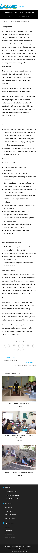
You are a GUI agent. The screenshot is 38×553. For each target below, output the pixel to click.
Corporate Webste (9, 534)
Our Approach (8, 530)
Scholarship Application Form (12, 498)
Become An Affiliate (10, 518)
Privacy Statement (27, 546)
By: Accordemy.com (25, 548)
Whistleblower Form (16, 546)
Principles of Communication (19, 403)
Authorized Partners (10, 537)
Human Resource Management (19, 21)
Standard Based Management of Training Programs (19, 436)
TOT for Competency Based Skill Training (19, 472)
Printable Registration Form (12, 495)
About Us (7, 527)
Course (6, 21)
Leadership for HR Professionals (23, 17)
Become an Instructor (10, 514)
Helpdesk (7, 546)
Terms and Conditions (13, 548)
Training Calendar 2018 (11, 491)
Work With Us (8, 507)
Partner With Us (9, 511)
